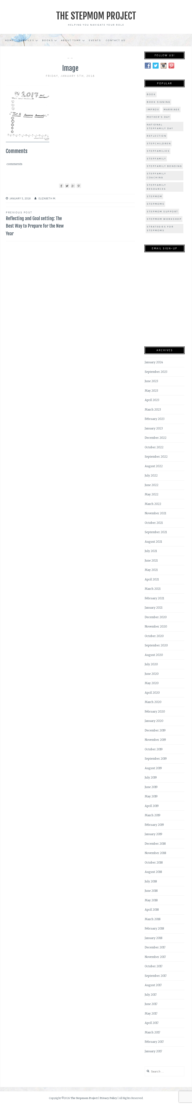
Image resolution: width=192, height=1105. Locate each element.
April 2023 (152, 400)
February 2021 (154, 598)
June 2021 (151, 560)
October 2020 (154, 636)
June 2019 (151, 787)
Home (9, 40)
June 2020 (152, 674)
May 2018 (151, 900)
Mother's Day (158, 116)
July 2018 (151, 881)
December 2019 (155, 730)
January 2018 (153, 938)
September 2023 (156, 372)
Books (47, 40)
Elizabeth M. (47, 198)
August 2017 (153, 985)
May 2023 (151, 390)
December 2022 (155, 438)
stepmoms (155, 203)
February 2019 (154, 825)
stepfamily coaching (156, 175)
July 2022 (151, 475)
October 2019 (154, 749)
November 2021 (155, 513)
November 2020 (156, 626)
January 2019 (153, 834)
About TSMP (71, 40)
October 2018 (154, 862)
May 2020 (152, 683)
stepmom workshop (164, 219)
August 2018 (153, 872)
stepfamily (156, 158)
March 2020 (153, 702)
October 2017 (153, 966)
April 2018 (152, 909)
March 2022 (153, 504)
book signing (158, 102)
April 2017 (151, 1023)
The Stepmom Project (96, 16)
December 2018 (155, 843)
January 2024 (154, 362)
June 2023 (151, 381)
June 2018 (151, 891)
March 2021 (152, 589)
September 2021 (156, 532)
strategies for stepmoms (160, 228)
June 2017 (151, 1004)
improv (153, 109)
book (151, 94)
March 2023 (153, 409)
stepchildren (159, 143)
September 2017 (155, 976)
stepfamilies (158, 150)
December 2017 (155, 947)
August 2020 (154, 655)
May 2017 (151, 1013)
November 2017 (155, 957)
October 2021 (154, 523)
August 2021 (153, 541)
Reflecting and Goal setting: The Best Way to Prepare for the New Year (35, 223)
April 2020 (152, 692)
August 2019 (153, 768)
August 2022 (154, 466)
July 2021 (151, 551)
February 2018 (154, 928)
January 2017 (153, 1051)
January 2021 (153, 607)
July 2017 (151, 994)
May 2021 (151, 570)
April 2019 (152, 806)
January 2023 (154, 428)
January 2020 (154, 721)
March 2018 (152, 919)
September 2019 (156, 758)
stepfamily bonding (164, 166)
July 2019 (151, 777)
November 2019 (155, 740)
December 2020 (156, 617)
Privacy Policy (108, 1098)
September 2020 (156, 645)
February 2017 (154, 1042)
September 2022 (156, 456)
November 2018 (155, 853)
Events (95, 40)
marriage (172, 109)
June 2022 (151, 485)
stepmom (154, 196)
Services (26, 40)
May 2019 (151, 796)
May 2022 (151, 494)
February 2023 (154, 419)
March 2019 (152, 815)
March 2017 (152, 1032)
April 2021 (152, 579)
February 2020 (155, 711)
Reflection (156, 135)
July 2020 (151, 664)
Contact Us (115, 40)
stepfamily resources (156, 186)
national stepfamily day (160, 126)
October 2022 (154, 447)
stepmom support (162, 211)
